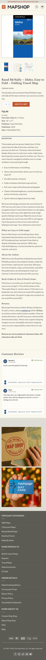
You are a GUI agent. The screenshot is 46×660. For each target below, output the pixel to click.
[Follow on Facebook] (15, 654)
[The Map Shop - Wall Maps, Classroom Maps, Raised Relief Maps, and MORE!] (18, 7)
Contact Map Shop (9, 616)
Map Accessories (9, 567)
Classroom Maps (9, 527)
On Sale (5, 571)
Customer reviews (8, 88)
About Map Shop (9, 620)
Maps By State (8, 540)
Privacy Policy (7, 598)
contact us (25, 310)
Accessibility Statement (11, 602)
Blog (3, 629)
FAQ (3, 625)
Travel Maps (7, 563)
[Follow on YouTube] (30, 654)
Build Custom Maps (10, 554)
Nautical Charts (8, 536)
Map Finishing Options (11, 585)
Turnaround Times (9, 589)
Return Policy (7, 594)
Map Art (5, 558)
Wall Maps (6, 523)
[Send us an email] (27, 654)
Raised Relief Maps (10, 531)
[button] (4, 7)
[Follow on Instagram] (19, 654)
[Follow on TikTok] (23, 654)
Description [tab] (7, 138)
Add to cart (21, 104)
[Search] (37, 7)
